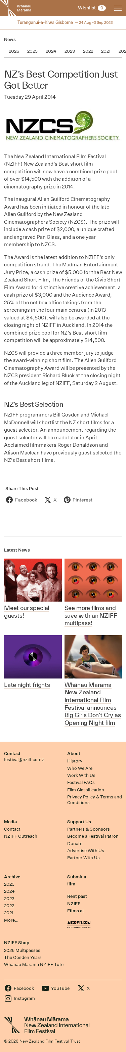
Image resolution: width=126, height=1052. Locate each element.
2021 (8, 913)
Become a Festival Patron (93, 836)
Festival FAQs (81, 782)
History (74, 761)
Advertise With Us (85, 850)
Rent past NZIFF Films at (77, 903)
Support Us (79, 822)
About (73, 753)
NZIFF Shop (16, 943)
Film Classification (85, 790)
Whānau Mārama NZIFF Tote (34, 964)
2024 (9, 891)
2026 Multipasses (22, 950)
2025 (9, 884)
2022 (9, 906)
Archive (12, 877)
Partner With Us (83, 858)
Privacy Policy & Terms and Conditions (94, 799)
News (10, 39)
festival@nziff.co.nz (24, 759)
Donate (74, 843)
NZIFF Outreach (20, 836)
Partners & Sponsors (88, 829)
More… (11, 920)
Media (10, 822)
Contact (12, 753)
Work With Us (81, 775)
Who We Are (79, 768)
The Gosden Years (23, 957)
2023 (9, 899)
